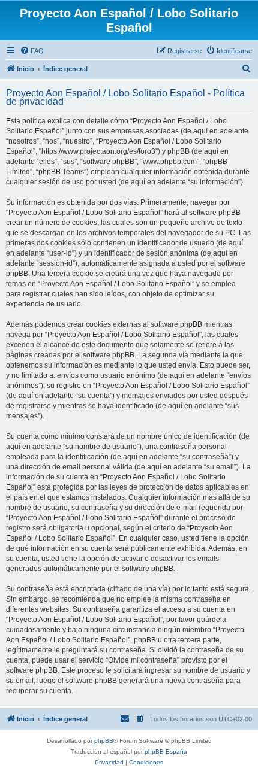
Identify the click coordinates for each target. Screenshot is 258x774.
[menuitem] (32, 51)
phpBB (103, 740)
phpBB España (166, 751)
